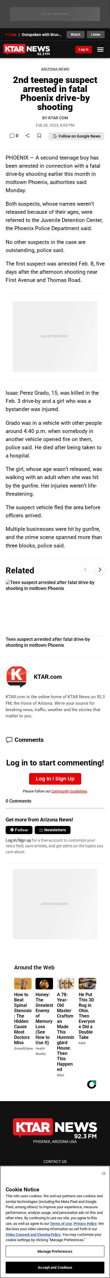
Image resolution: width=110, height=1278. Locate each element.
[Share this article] (27, 136)
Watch (75, 35)
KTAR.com (48, 676)
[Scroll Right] (100, 570)
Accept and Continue (55, 1267)
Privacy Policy (85, 1223)
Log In (84, 49)
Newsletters (55, 830)
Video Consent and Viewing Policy (33, 1234)
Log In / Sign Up (55, 778)
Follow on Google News (79, 136)
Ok (104, 1173)
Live (12, 34)
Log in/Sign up (18, 840)
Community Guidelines (69, 791)
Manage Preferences (55, 1251)
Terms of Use (61, 1223)
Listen (95, 35)
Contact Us (55, 1161)
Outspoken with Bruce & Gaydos (42, 34)
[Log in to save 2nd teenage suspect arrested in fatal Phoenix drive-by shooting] (39, 136)
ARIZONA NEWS (55, 69)
